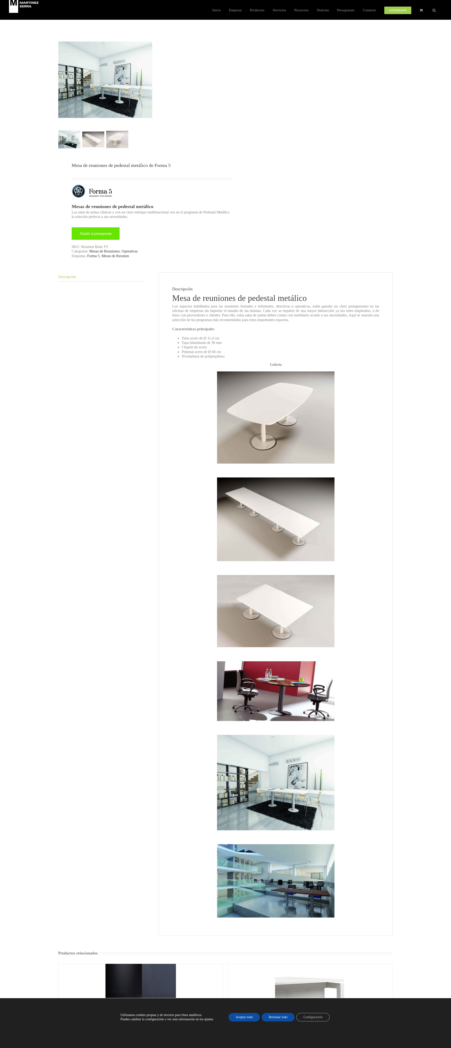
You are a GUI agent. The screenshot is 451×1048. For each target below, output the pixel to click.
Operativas (130, 251)
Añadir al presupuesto (95, 234)
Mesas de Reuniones (104, 251)
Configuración (313, 1017)
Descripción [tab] (67, 277)
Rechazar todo (278, 1017)
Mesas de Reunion (115, 256)
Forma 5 (93, 256)
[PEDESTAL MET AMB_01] (105, 80)
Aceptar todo (244, 1017)
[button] (434, 10)
